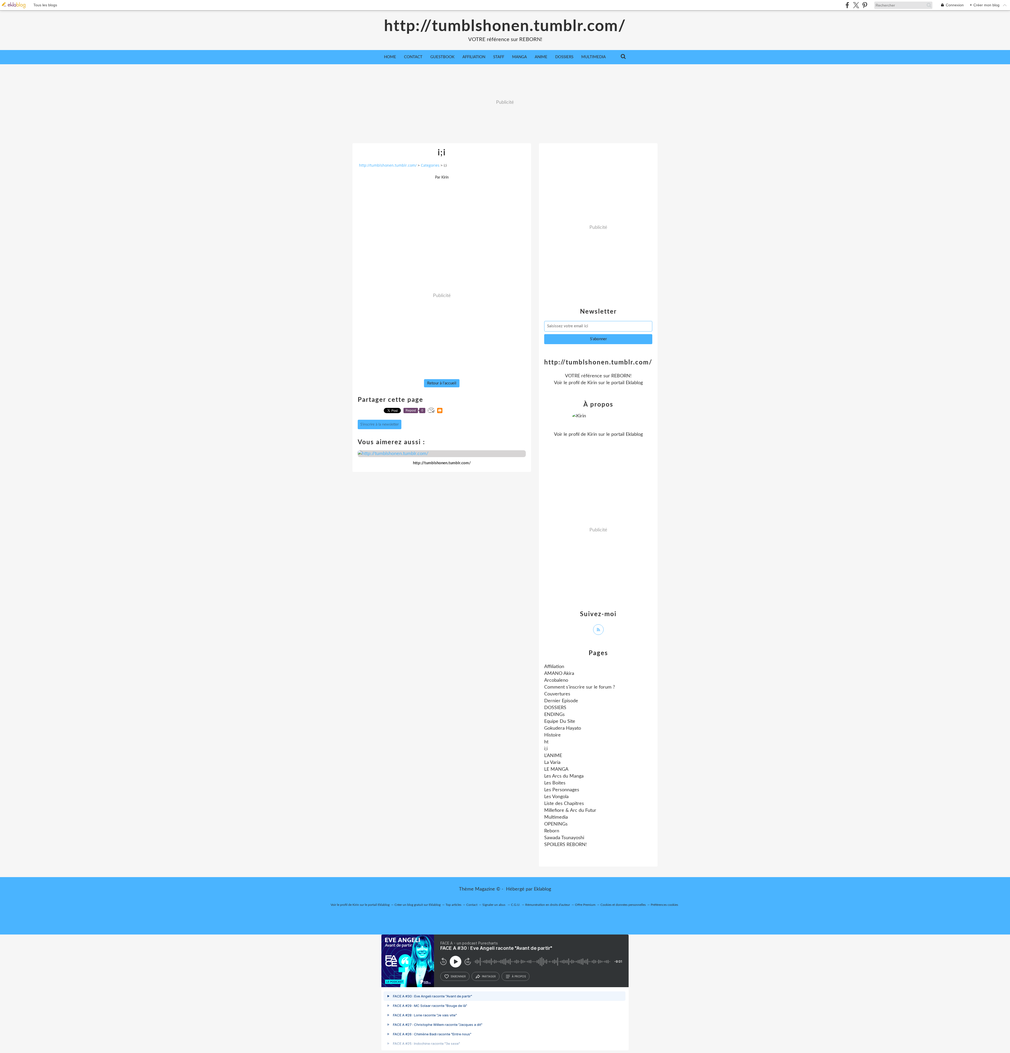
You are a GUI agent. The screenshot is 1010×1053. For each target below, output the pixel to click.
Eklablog (542, 889)
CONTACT (413, 57)
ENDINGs (554, 714)
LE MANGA (556, 769)
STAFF (498, 57)
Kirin (592, 382)
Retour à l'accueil (441, 383)
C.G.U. (515, 904)
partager (489, 976)
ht (546, 742)
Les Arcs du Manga (564, 776)
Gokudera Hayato (562, 728)
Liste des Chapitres (564, 803)
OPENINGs (556, 824)
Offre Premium (585, 904)
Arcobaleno (556, 680)
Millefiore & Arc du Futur (570, 810)
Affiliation (554, 666)
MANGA (519, 57)
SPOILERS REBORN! (565, 844)
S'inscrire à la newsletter (379, 424)
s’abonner (458, 976)
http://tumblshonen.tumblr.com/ (505, 26)
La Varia (552, 762)
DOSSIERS (564, 57)
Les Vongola (556, 796)
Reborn (551, 831)
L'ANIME (553, 755)
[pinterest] (864, 5)
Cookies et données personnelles (623, 904)
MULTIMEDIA (593, 57)
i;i (546, 749)
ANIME (541, 57)
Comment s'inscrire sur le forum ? (579, 687)
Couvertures (557, 694)
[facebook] (847, 5)
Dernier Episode (561, 701)
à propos (519, 976)
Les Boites (554, 783)
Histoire (552, 735)
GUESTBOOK (442, 57)
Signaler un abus (494, 904)
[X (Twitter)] (856, 5)
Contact (471, 904)
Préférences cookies (664, 904)
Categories (430, 165)
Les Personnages (561, 790)
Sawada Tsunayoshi (564, 838)
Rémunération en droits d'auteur (547, 904)
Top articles (453, 904)
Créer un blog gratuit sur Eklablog (418, 904)
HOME (390, 57)
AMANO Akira (559, 673)
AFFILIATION (473, 57)
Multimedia (556, 817)
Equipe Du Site (559, 721)
